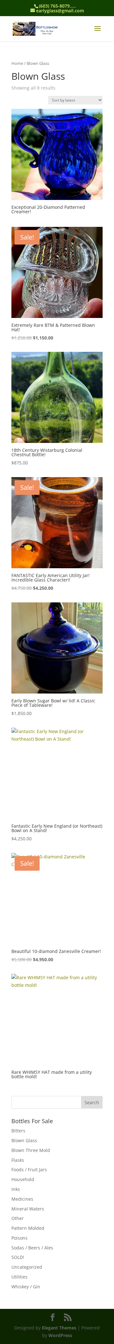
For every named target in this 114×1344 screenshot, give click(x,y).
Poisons (19, 1238)
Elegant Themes (59, 1328)
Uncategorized (26, 1267)
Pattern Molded (27, 1228)
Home (17, 63)
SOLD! (17, 1257)
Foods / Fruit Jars (29, 1170)
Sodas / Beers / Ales (32, 1248)
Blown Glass (24, 1140)
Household (22, 1179)
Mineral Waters (27, 1209)
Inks (15, 1189)
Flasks (17, 1160)
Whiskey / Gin (25, 1287)
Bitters (18, 1131)
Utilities (19, 1277)
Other (17, 1218)
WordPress (60, 1335)
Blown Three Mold (30, 1150)
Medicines (22, 1199)
